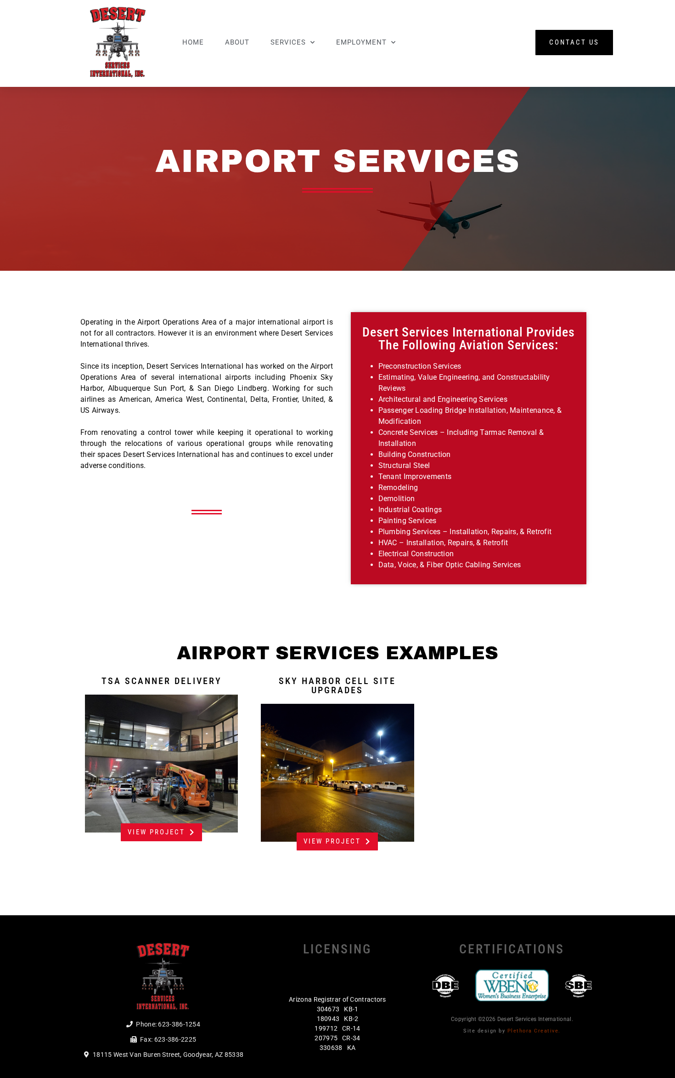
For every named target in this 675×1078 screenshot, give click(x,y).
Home (193, 42)
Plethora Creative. (534, 1031)
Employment (361, 42)
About (237, 42)
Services (288, 42)
